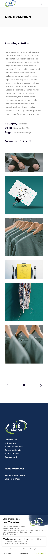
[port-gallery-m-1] (24, 195)
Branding (21, 132)
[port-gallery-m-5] (24, 302)
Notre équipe (10, 443)
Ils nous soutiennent (14, 446)
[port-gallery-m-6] (24, 269)
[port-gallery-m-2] (24, 237)
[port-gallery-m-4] (24, 344)
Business (23, 124)
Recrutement (11, 457)
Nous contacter (12, 453)
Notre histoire (11, 439)
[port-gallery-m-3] (24, 162)
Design (28, 132)
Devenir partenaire (13, 450)
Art (14, 132)
